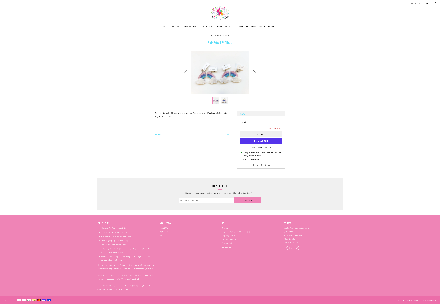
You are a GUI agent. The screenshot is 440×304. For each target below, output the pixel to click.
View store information (251, 159)
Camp (195, 26)
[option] (220, 72)
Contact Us (226, 247)
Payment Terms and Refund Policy (236, 232)
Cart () (429, 3)
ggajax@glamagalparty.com (296, 228)
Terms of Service (229, 239)
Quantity (244, 122)
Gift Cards (239, 26)
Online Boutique (223, 26)
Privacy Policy (228, 243)
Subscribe (246, 200)
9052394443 (289, 232)
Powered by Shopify (405, 300)
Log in (421, 3)
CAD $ (412, 3)
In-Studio (174, 26)
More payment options (261, 147)
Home (165, 26)
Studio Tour (251, 26)
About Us (262, 26)
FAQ (161, 235)
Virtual (185, 26)
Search (225, 228)
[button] (215, 100)
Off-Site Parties (208, 26)
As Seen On (272, 26)
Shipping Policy (228, 235)
